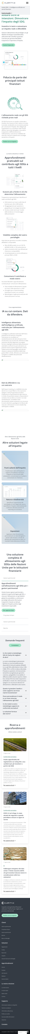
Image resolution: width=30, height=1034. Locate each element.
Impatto (3, 955)
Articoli (3, 967)
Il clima (3, 950)
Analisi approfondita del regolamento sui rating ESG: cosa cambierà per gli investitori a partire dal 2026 (14, 763)
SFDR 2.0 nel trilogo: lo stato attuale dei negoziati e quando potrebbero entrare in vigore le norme (13, 816)
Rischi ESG (4, 952)
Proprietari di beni (6, 929)
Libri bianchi (4, 973)
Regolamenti (4, 947)
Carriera (3, 996)
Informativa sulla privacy (7, 1011)
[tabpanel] (15, 597)
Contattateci (15, 645)
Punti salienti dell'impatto (15, 468)
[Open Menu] (27, 2)
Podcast (3, 970)
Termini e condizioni (6, 1008)
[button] (15, 655)
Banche (3, 935)
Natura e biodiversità (15, 499)
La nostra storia (5, 987)
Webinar (3, 976)
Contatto (4, 1024)
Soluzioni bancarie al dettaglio (8, 958)
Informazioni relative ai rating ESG (9, 1005)
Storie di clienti (5, 979)
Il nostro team (5, 990)
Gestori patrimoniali (6, 926)
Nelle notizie (4, 993)
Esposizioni (14, 531)
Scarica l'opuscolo (8, 45)
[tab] (15, 578)
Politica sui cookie (6, 1014)
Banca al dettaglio (6, 938)
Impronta (4, 1020)
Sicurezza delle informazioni (8, 1017)
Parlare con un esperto (10, 141)
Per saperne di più (8, 610)
